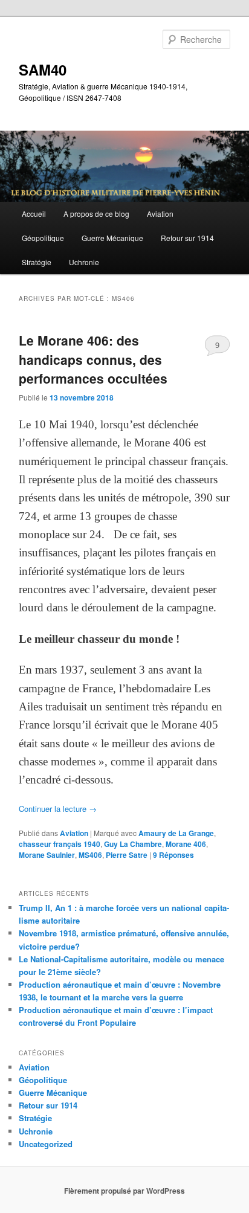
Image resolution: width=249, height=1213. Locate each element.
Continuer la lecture (58, 808)
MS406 (90, 854)
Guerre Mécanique (112, 238)
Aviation (160, 213)
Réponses (173, 854)
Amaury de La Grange (176, 833)
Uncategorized (46, 1144)
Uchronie (84, 262)
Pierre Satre (126, 854)
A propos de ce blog (96, 213)
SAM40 (42, 69)
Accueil (34, 213)
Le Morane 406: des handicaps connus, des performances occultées (93, 359)
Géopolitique (43, 238)
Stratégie (36, 262)
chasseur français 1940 (59, 843)
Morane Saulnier (47, 854)
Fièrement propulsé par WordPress (124, 1190)
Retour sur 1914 (187, 238)
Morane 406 (186, 843)
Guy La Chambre (133, 843)
